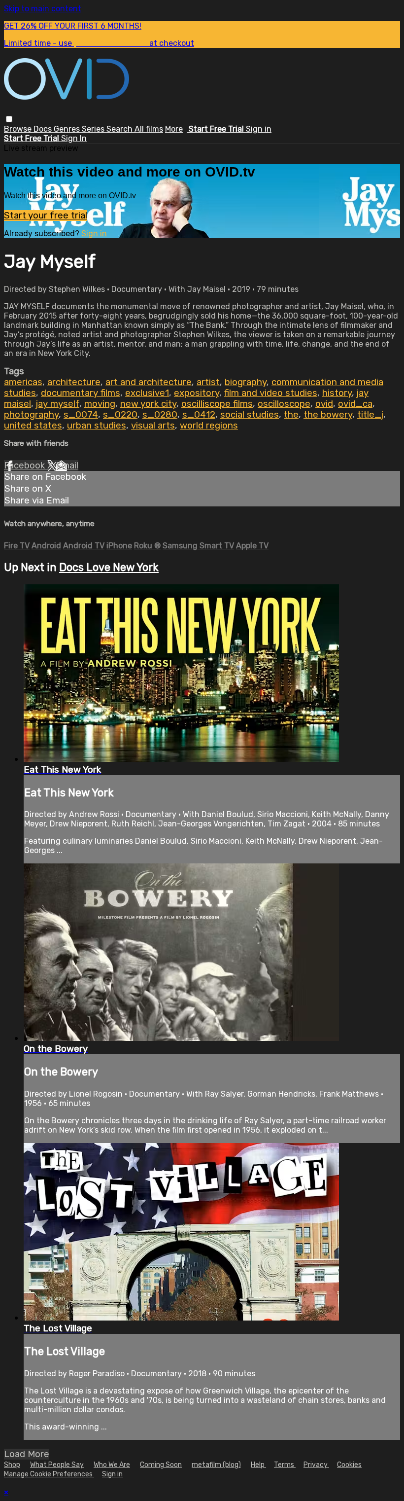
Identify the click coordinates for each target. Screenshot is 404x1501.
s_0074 (81, 414)
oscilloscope (284, 403)
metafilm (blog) (216, 1465)
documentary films (80, 393)
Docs (44, 129)
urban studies (96, 425)
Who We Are (112, 1465)
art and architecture (148, 382)
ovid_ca (355, 403)
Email (67, 465)
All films (149, 129)
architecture (74, 382)
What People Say (57, 1465)
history (337, 393)
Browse (19, 129)
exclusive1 (147, 393)
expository (196, 393)
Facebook (25, 465)
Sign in (258, 129)
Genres (68, 129)
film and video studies (270, 393)
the (291, 414)
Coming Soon (161, 1465)
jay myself (57, 403)
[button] (9, 119)
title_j (370, 414)
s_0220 (120, 414)
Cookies (349, 1465)
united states (33, 425)
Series (94, 129)
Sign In (74, 138)
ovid (324, 403)
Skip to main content (42, 8)
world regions (209, 425)
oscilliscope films (217, 403)
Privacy (316, 1465)
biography (246, 382)
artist (208, 382)
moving (99, 403)
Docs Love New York (109, 567)
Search (120, 129)
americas (23, 382)
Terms (285, 1465)
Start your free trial (45, 215)
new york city (148, 403)
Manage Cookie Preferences (49, 1474)
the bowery (327, 414)
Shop (12, 1465)
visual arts (153, 425)
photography (31, 414)
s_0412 (198, 414)
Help (258, 1465)
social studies (249, 414)
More (174, 129)
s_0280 (159, 414)
